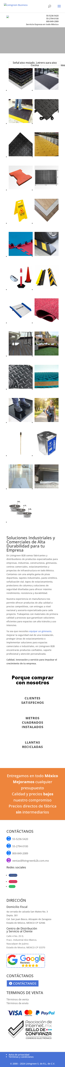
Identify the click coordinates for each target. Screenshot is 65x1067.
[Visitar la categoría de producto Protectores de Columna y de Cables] (46, 289)
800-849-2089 (52, 21)
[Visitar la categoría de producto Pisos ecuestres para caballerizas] (20, 189)
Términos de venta (17, 999)
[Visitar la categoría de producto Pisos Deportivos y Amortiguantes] (20, 90)
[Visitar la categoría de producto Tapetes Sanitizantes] (20, 422)
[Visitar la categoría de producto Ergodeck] (46, 123)
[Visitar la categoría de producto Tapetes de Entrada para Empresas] (46, 90)
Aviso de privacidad (19, 1054)
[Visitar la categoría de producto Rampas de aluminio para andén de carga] (20, 322)
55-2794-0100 (52, 18)
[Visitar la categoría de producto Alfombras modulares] (20, 356)
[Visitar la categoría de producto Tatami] (20, 256)
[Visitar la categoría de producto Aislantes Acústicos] (46, 322)
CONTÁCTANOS (24, 983)
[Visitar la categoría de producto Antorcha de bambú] (20, 455)
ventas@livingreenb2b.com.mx (30, 860)
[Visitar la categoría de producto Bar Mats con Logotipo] (46, 189)
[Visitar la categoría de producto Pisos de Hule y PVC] (20, 156)
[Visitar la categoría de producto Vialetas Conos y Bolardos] (20, 289)
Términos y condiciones (21, 1056)
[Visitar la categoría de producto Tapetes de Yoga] (46, 422)
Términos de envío (17, 1003)
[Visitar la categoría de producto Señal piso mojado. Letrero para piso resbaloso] (20, 223)
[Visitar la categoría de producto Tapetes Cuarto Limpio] (20, 488)
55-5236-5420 (52, 15)
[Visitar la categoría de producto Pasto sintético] (46, 356)
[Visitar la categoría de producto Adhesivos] (46, 455)
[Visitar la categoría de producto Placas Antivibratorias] (46, 389)
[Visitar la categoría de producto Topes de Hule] (46, 256)
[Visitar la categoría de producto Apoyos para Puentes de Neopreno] (46, 488)
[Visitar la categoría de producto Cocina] (20, 522)
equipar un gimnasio (40, 631)
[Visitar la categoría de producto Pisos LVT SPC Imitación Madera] (46, 223)
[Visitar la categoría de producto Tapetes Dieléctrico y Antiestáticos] (20, 389)
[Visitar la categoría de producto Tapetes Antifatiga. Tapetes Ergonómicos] (20, 123)
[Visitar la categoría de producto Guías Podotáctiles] (46, 156)
